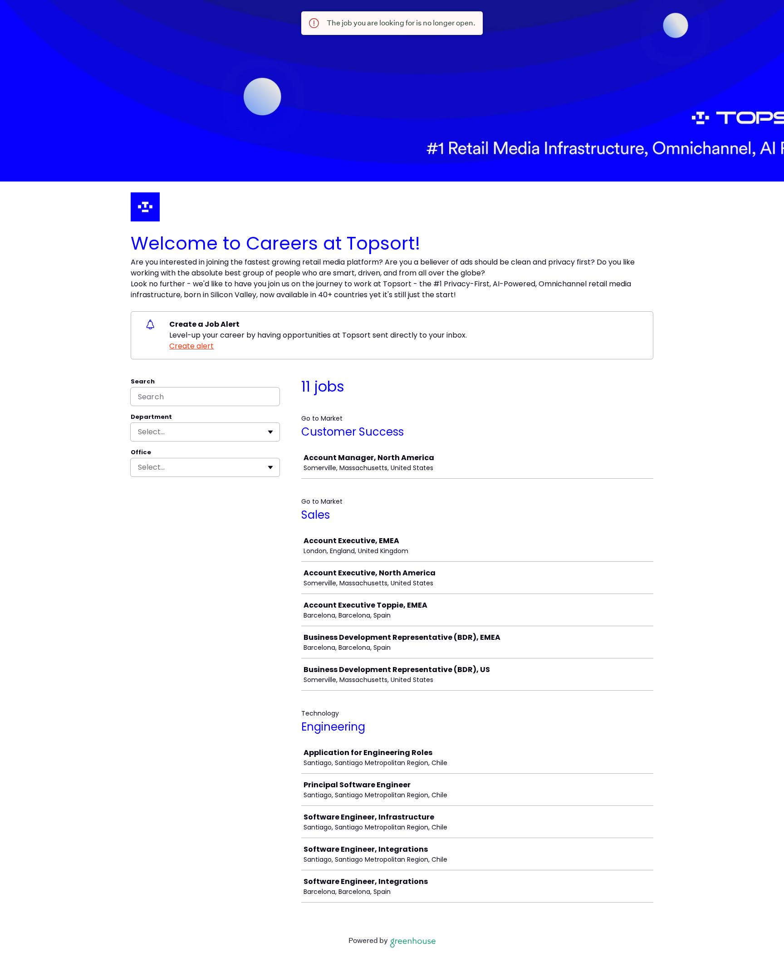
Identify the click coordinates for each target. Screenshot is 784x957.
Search (143, 382)
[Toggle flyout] (270, 432)
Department (151, 417)
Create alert (191, 346)
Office (141, 452)
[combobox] (139, 432)
